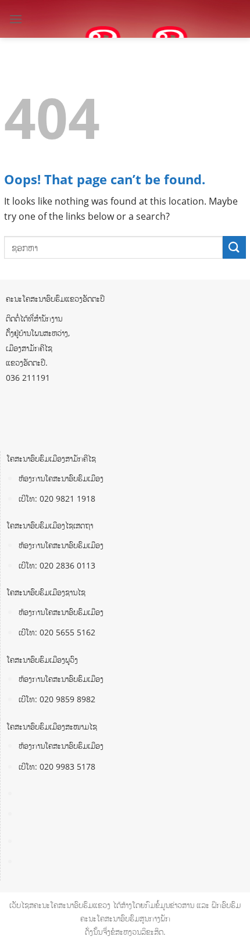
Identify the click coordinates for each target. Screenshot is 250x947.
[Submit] (234, 247)
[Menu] (16, 19)
